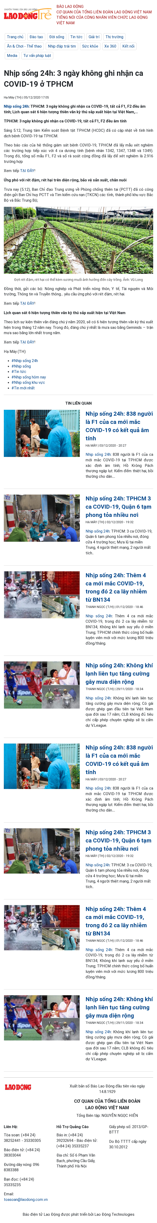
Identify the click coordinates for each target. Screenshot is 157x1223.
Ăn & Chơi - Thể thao (24, 46)
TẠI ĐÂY (27, 170)
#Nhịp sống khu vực (28, 382)
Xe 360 (110, 46)
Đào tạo (36, 37)
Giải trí (94, 37)
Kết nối (128, 46)
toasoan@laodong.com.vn (26, 1199)
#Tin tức (18, 371)
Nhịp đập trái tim (62, 46)
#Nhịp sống (21, 366)
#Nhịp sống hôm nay (28, 377)
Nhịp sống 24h (16, 106)
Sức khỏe (90, 46)
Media (12, 55)
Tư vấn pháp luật (37, 55)
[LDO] (42, 434)
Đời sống (56, 37)
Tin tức (76, 37)
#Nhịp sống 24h (24, 360)
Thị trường (114, 37)
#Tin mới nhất (23, 388)
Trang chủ (15, 37)
